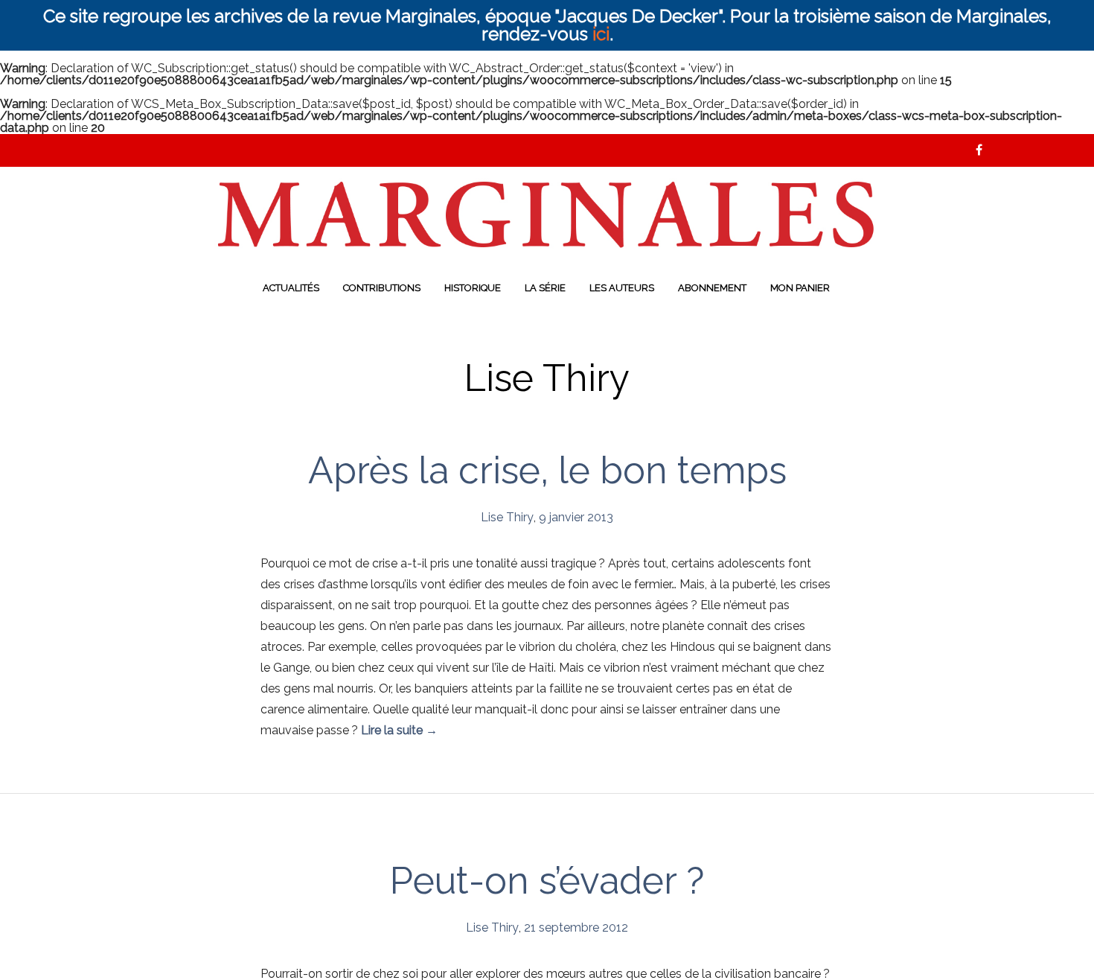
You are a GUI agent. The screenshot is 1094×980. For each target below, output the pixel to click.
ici (601, 34)
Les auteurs (621, 287)
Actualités (291, 287)
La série (545, 287)
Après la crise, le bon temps (547, 470)
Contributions (381, 287)
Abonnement (712, 287)
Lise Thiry (507, 517)
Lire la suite (399, 730)
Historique (472, 287)
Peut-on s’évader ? (547, 881)
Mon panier (800, 287)
